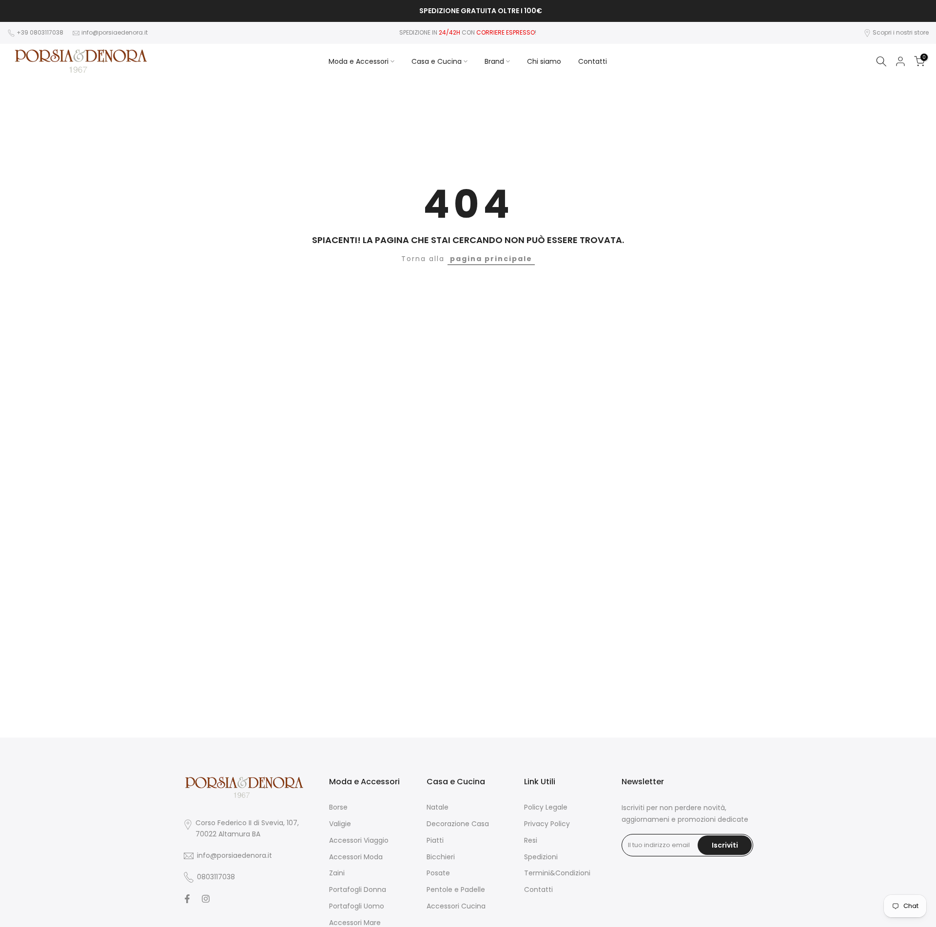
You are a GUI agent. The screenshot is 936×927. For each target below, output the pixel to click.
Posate (438, 873)
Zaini (337, 873)
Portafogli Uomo (356, 906)
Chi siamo (544, 61)
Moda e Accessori (359, 61)
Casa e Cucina (436, 61)
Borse (338, 807)
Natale (437, 807)
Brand (494, 61)
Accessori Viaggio (359, 840)
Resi (530, 840)
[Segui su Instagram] (205, 899)
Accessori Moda (356, 857)
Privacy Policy (547, 824)
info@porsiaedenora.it (114, 32)
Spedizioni (541, 857)
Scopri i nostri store (901, 32)
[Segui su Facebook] (187, 899)
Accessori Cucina (456, 906)
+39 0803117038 (41, 32)
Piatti (435, 840)
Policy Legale (545, 807)
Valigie (340, 824)
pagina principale (491, 259)
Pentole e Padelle (456, 889)
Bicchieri (441, 857)
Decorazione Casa (458, 824)
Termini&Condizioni (557, 873)
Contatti (592, 61)
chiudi (22, 11)
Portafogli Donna (357, 889)
